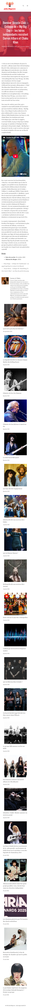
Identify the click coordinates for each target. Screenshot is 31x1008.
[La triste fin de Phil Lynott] (15, 454)
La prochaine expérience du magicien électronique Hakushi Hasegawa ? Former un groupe (15, 990)
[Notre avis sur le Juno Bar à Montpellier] (15, 614)
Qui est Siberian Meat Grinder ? (13, 682)
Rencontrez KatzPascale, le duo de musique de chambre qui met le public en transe (15, 955)
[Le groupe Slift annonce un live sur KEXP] (15, 743)
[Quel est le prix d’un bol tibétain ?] (15, 325)
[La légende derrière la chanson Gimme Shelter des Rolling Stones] (15, 356)
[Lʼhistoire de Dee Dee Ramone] (15, 390)
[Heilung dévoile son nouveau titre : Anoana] (15, 581)
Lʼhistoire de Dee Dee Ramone (12, 393)
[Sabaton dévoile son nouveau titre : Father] (15, 516)
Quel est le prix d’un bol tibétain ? (13, 329)
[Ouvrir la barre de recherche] (23, 5)
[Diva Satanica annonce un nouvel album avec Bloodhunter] (15, 776)
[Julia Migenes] (10, 6)
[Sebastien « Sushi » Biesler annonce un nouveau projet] (15, 809)
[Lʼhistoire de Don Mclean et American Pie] (15, 421)
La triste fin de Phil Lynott (11, 457)
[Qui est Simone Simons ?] (15, 549)
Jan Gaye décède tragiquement (12, 489)
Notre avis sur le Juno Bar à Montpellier (15, 617)
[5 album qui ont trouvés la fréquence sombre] (15, 645)
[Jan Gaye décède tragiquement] (15, 485)
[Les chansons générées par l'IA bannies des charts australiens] (15, 916)
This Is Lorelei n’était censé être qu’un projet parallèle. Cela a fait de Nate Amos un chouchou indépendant (14, 886)
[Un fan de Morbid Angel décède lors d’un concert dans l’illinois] (15, 709)
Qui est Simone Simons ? (10, 553)
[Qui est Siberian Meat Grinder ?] (15, 678)
